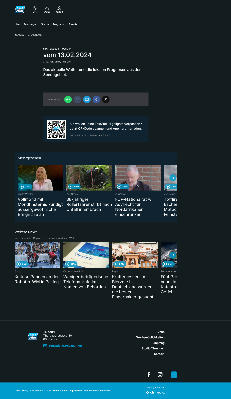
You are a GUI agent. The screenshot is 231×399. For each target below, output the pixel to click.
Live (17, 24)
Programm (59, 24)
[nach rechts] (172, 177)
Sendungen (30, 24)
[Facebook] (96, 99)
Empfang (159, 343)
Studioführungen (153, 348)
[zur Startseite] (20, 9)
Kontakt (159, 354)
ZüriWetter (20, 35)
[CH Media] (155, 392)
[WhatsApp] (68, 99)
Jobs (161, 332)
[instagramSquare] (160, 374)
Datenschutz (60, 390)
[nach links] (18, 177)
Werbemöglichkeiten (150, 337)
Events (73, 24)
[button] (77, 99)
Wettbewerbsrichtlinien (97, 390)
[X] (106, 99)
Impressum (75, 390)
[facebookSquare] (149, 374)
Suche (45, 24)
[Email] (87, 99)
